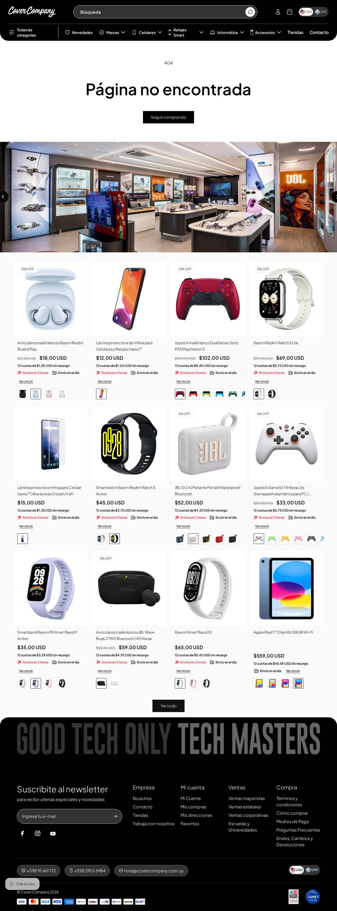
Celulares (147, 32)
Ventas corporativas (248, 815)
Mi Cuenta (191, 798)
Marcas (112, 32)
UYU (323, 12)
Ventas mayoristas (247, 798)
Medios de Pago (292, 821)
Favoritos (190, 823)
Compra (286, 787)
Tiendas (295, 32)
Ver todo (169, 705)
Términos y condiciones (289, 801)
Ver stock (26, 381)
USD (308, 12)
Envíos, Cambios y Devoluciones (294, 841)
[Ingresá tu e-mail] (115, 816)
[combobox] (162, 12)
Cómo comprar (292, 813)
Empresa (144, 787)
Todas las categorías (26, 32)
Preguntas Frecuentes (298, 830)
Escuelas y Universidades (243, 827)
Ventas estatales (245, 806)
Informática (227, 32)
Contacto (319, 32)
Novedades (82, 32)
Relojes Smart (180, 32)
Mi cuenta (192, 787)
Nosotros (142, 798)
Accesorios (265, 32)
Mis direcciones (196, 815)
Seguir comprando (168, 116)
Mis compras (193, 806)
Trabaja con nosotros (154, 823)
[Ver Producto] (129, 299)
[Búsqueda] (250, 12)
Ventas (237, 787)
